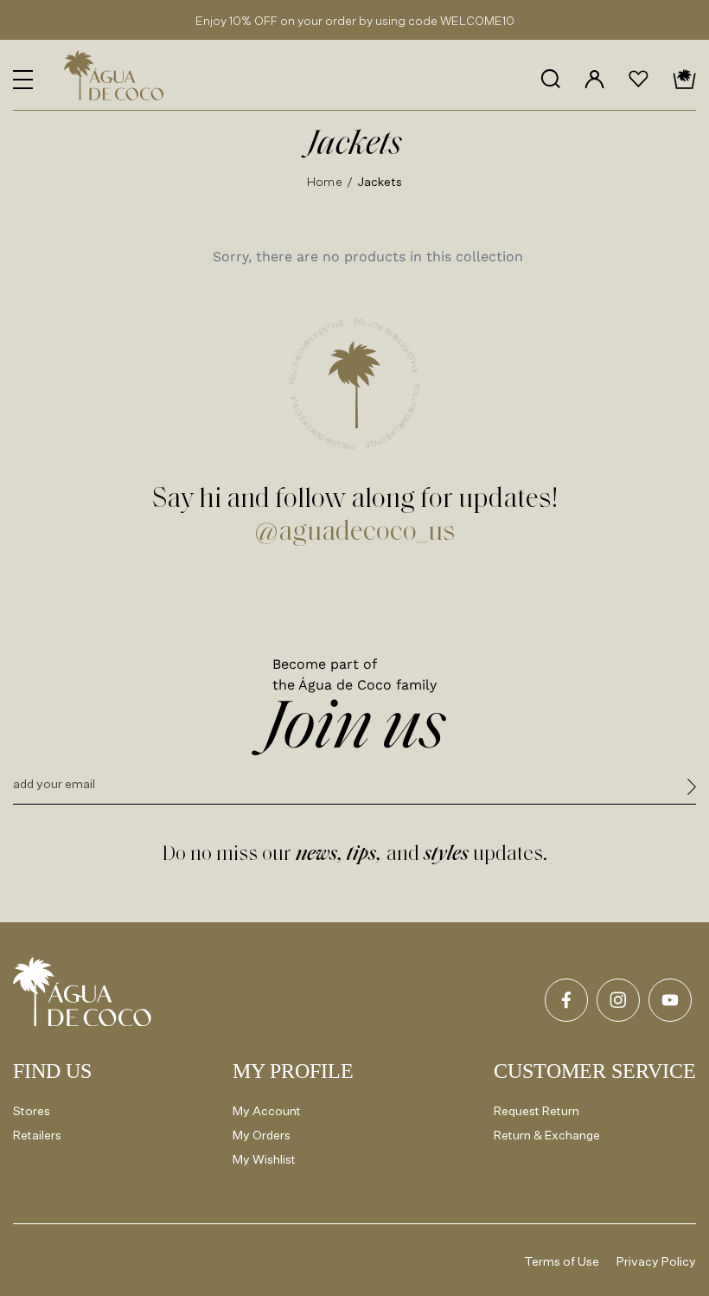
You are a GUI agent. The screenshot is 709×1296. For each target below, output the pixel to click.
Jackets (379, 181)
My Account (267, 1110)
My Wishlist (264, 1159)
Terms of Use (562, 1261)
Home (324, 181)
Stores (31, 1110)
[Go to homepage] (82, 991)
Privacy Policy (656, 1261)
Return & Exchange (547, 1134)
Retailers (37, 1134)
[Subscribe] (691, 789)
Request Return (536, 1110)
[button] (23, 79)
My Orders (262, 1134)
